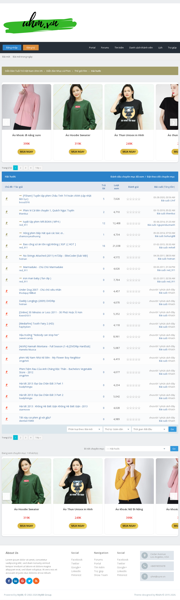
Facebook (122, 559)
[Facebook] (9, 581)
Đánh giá (133, 186)
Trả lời (104, 187)
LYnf (173, 200)
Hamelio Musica (27, 349)
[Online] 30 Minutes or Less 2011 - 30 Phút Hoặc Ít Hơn (50, 312)
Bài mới (6, 56)
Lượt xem (116, 187)
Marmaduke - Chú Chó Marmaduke (43, 267)
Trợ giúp (172, 47)
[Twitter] (29, 581)
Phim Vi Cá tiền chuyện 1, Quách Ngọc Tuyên (48, 210)
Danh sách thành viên (141, 47)
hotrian (23, 258)
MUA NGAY (26, 151)
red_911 (23, 224)
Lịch (160, 47)
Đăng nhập (12, 47)
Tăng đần (169, 186)
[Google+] (22, 581)
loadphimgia (25, 386)
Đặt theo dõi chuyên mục (161, 176)
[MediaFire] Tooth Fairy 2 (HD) (36, 323)
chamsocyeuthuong (29, 236)
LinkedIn (122, 571)
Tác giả (18, 186)
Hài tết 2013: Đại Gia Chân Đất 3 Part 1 (41, 383)
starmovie (24, 409)
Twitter (121, 563)
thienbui (23, 213)
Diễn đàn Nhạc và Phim (58, 70)
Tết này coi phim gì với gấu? (35, 417)
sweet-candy (26, 338)
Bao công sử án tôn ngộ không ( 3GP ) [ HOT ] (49, 244)
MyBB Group (45, 594)
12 (103, 223)
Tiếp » (38, 167)
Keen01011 (25, 315)
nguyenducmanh (166, 224)
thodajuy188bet (27, 292)
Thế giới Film (81, 70)
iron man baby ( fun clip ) (37, 278)
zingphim (24, 360)
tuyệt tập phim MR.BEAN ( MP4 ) (41, 221)
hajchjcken (25, 326)
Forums (105, 47)
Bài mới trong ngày (23, 56)
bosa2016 (24, 202)
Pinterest (122, 575)
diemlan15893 (26, 420)
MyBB (20, 594)
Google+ (122, 567)
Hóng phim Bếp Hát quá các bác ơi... (43, 233)
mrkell (172, 247)
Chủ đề (8, 186)
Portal (92, 47)
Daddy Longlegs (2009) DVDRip (37, 301)
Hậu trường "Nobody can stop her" (39, 335)
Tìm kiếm (119, 47)
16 (103, 245)
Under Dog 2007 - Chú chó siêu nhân (40, 289)
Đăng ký (31, 47)
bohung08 (169, 236)
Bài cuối (158, 186)
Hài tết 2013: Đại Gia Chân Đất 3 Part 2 (41, 395)
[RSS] (36, 581)
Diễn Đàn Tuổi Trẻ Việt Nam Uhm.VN (24, 70)
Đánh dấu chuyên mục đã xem (127, 176)
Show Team (101, 575)
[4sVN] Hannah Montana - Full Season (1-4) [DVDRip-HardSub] (54, 346)
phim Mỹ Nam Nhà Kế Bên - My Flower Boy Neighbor (50, 357)
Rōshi (159, 594)
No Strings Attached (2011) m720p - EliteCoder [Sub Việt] (55, 255)
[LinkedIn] (15, 581)
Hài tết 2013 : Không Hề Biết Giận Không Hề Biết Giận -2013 (53, 406)
